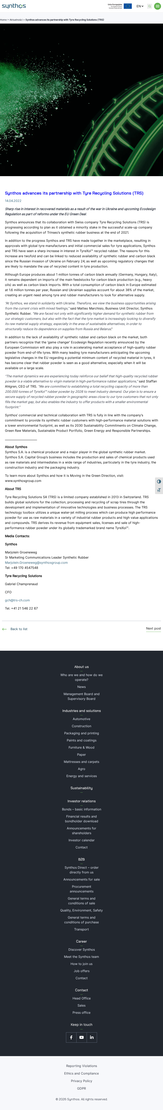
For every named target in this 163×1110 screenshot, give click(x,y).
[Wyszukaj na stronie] (149, 6)
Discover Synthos (81, 949)
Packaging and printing (81, 733)
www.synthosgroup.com (23, 481)
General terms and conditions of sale (81, 900)
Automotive (81, 719)
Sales (81, 1005)
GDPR (81, 1088)
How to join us (81, 964)
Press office (81, 1012)
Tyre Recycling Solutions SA (26, 497)
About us (81, 667)
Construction (81, 726)
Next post (153, 628)
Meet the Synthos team (81, 957)
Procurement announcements (81, 889)
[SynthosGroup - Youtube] (81, 1037)
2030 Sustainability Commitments (100, 425)
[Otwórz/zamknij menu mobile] (157, 6)
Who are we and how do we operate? (81, 677)
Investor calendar (82, 840)
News (81, 687)
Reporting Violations (81, 1066)
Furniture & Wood (81, 747)
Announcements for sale (81, 879)
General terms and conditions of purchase (81, 919)
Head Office (82, 998)
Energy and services (81, 776)
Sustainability (82, 788)
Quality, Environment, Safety (81, 910)
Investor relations (82, 801)
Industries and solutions (81, 711)
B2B (81, 859)
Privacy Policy (81, 1081)
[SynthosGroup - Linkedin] (92, 1037)
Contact (82, 847)
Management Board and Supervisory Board (82, 696)
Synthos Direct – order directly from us (82, 869)
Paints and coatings (81, 740)
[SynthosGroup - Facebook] (71, 1037)
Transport (81, 929)
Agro (81, 769)
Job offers (81, 971)
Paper (81, 755)
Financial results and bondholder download (81, 818)
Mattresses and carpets (81, 762)
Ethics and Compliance (81, 1073)
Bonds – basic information (81, 809)
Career (81, 941)
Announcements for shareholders (81, 830)
